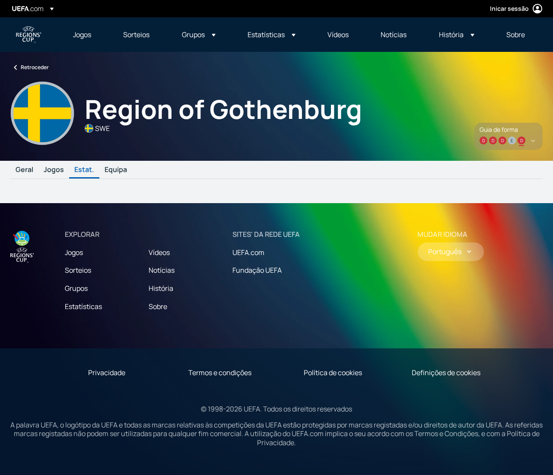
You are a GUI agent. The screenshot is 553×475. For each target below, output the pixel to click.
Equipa (116, 170)
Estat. (84, 170)
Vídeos (159, 252)
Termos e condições (219, 372)
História (161, 288)
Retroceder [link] (35, 67)
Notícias (162, 270)
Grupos (76, 288)
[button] (198, 34)
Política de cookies (333, 372)
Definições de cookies (446, 372)
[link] (82, 34)
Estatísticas (83, 306)
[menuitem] (87, 34)
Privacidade (106, 372)
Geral (24, 170)
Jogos (54, 170)
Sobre (158, 306)
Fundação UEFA (257, 270)
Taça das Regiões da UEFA (28, 34)
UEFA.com (248, 252)
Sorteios (78, 270)
